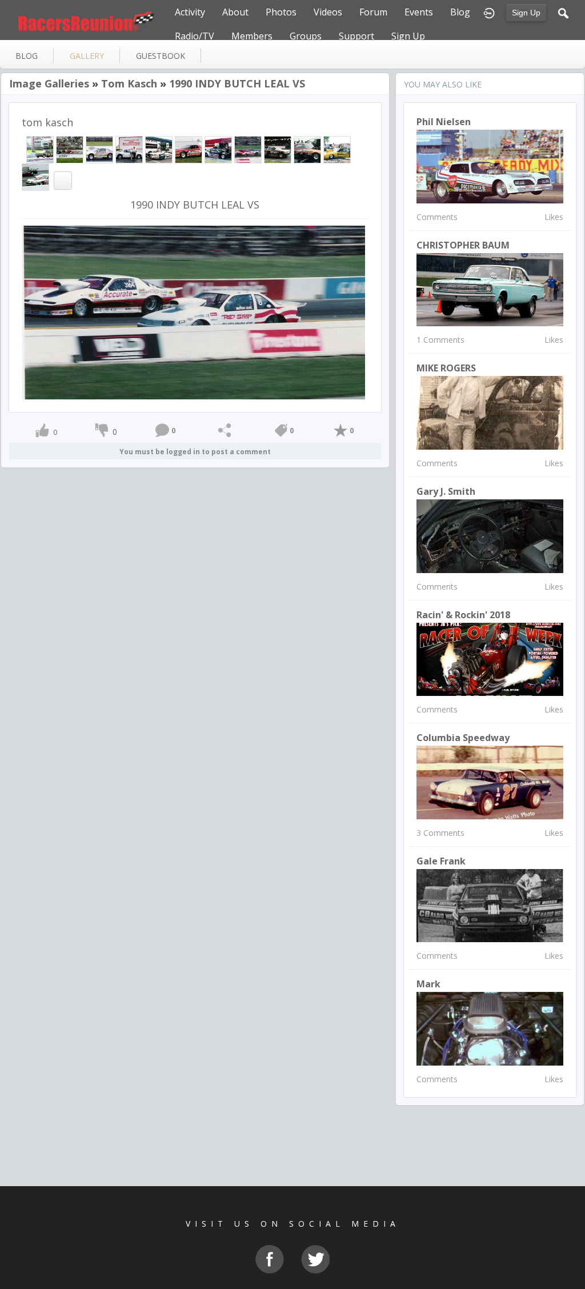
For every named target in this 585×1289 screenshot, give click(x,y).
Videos (328, 12)
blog (26, 55)
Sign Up (526, 12)
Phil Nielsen (443, 121)
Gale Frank (441, 861)
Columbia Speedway (463, 737)
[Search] (563, 12)
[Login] (489, 12)
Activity (190, 12)
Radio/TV (194, 36)
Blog (460, 12)
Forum (373, 12)
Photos (281, 12)
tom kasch (129, 83)
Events (418, 12)
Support (356, 36)
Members (252, 36)
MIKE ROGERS (446, 368)
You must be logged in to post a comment (195, 452)
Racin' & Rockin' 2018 (463, 615)
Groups (306, 36)
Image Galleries (49, 83)
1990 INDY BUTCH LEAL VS (237, 83)
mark (428, 984)
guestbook (160, 55)
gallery (87, 55)
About (235, 12)
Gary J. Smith (445, 491)
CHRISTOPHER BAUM (463, 245)
